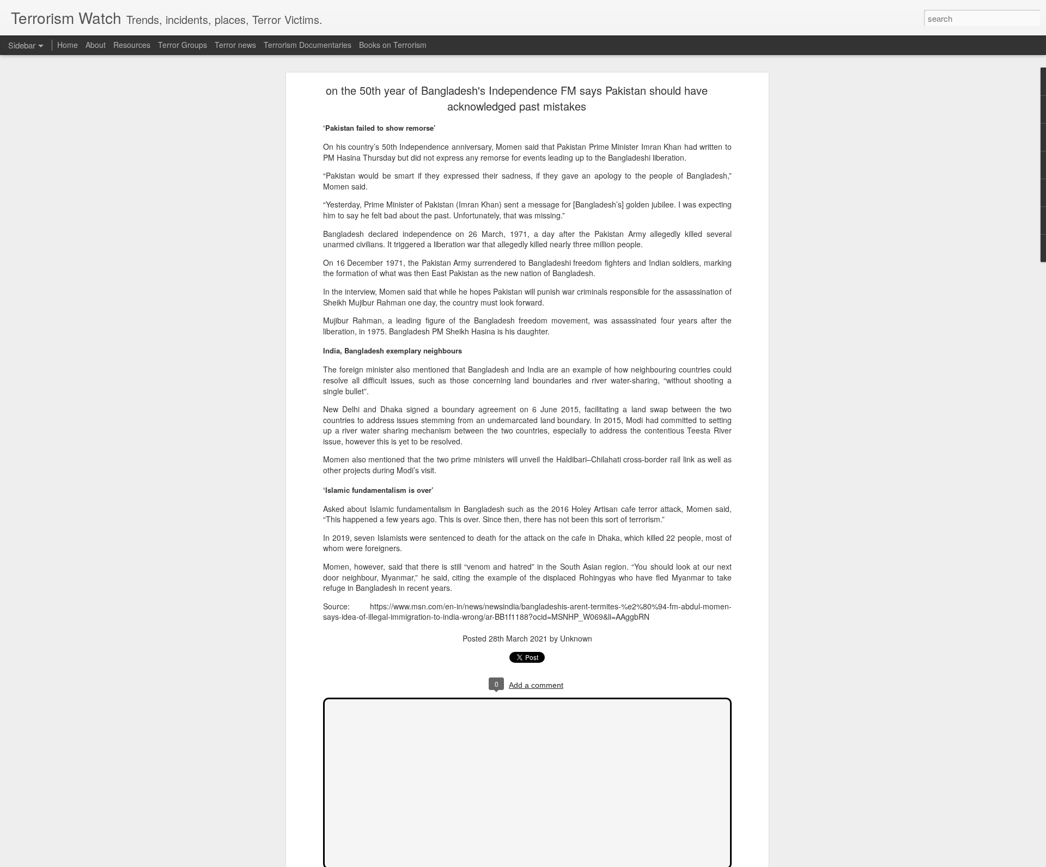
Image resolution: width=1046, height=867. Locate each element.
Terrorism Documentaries (307, 44)
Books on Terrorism (393, 44)
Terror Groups (182, 44)
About (96, 44)
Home (67, 44)
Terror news (235, 44)
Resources (131, 44)
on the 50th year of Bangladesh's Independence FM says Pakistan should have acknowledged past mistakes (517, 98)
